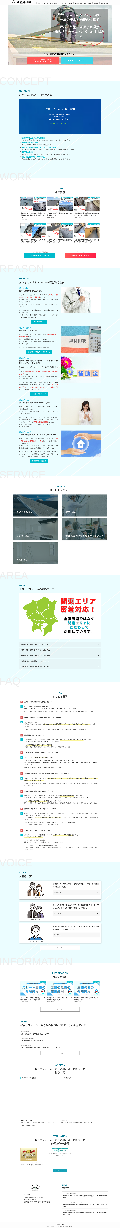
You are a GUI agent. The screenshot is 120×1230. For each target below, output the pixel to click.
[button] (60, 1170)
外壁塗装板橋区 (28, 1159)
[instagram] (59, 1224)
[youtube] (61, 1224)
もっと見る (60, 947)
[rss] (63, 1224)
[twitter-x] (57, 1224)
